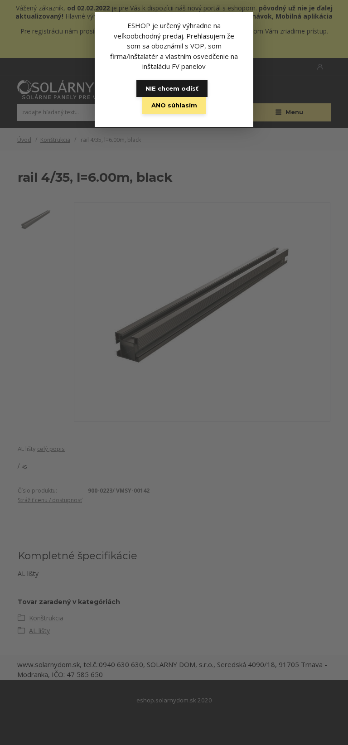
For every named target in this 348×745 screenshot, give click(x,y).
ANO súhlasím (174, 105)
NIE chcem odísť (171, 88)
